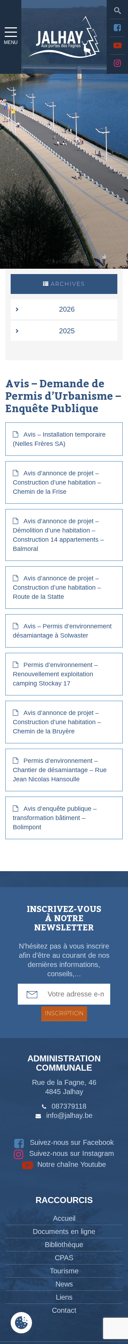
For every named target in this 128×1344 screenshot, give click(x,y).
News (64, 1284)
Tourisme (64, 1271)
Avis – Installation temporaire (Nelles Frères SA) (59, 439)
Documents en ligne (64, 1231)
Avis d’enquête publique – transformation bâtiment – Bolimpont (55, 818)
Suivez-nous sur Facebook (71, 1142)
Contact (64, 1310)
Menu (10, 42)
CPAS (64, 1258)
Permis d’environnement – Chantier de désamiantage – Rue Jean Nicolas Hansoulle (60, 770)
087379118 (69, 1106)
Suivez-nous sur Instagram (70, 1153)
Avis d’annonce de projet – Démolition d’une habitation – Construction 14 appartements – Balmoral (58, 535)
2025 (67, 331)
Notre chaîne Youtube (70, 1164)
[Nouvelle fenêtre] (117, 28)
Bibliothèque (64, 1245)
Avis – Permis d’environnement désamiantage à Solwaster (62, 631)
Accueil (64, 1218)
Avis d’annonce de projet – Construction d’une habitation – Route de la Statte (57, 587)
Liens (64, 1297)
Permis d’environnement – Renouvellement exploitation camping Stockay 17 (55, 674)
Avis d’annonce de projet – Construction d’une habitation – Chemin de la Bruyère (57, 722)
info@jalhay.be (69, 1115)
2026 (67, 309)
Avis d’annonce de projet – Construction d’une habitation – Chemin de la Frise (57, 482)
